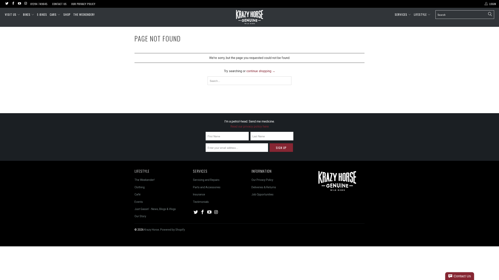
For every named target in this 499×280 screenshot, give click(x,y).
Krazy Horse (151, 229)
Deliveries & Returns (263, 187)
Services (401, 14)
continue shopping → (260, 71)
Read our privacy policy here (249, 126)
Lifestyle (420, 14)
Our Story (140, 216)
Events (138, 201)
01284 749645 (39, 4)
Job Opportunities (262, 194)
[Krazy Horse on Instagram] (25, 3)
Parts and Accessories (206, 187)
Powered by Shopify (172, 229)
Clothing (139, 187)
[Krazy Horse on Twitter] (6, 3)
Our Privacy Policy (83, 4)
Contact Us (59, 4)
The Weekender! (84, 14)
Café (137, 194)
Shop (67, 14)
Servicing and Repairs (206, 179)
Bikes (27, 14)
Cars (53, 14)
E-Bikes (42, 14)
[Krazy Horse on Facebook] (13, 3)
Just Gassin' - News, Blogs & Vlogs (155, 209)
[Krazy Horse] (249, 17)
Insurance (199, 194)
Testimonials (201, 201)
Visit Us (10, 14)
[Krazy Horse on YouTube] (19, 3)
